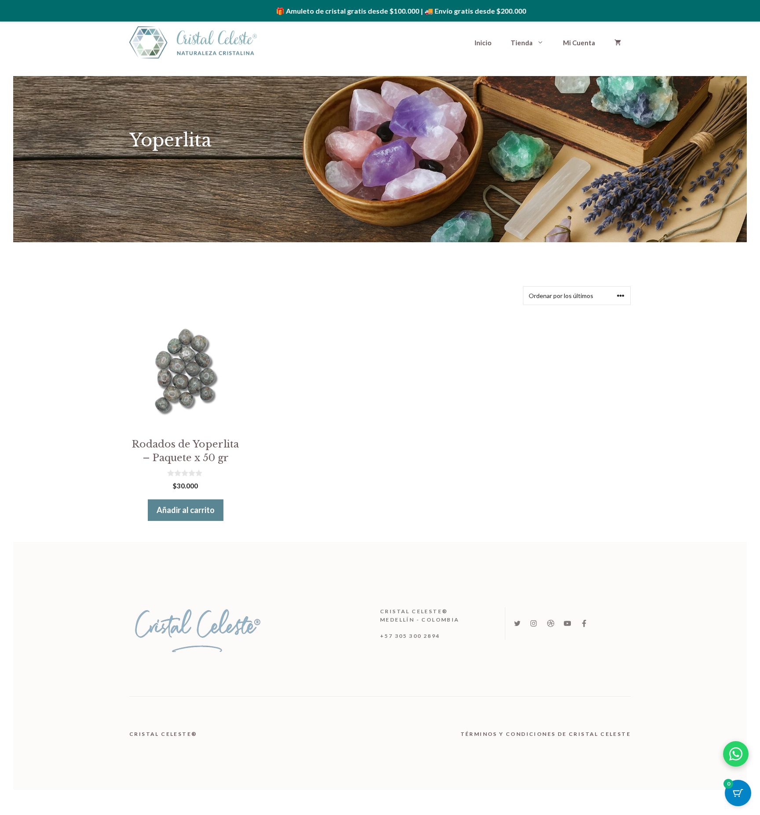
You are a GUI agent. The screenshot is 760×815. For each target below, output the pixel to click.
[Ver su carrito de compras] (618, 42)
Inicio (483, 43)
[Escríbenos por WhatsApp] (736, 754)
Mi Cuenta (579, 43)
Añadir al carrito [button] (186, 510)
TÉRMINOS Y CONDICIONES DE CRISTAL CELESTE (545, 734)
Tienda (522, 43)
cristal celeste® (164, 734)
